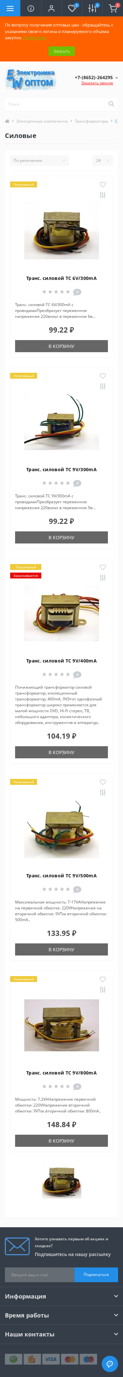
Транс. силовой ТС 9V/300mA (61, 469)
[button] (51, 8)
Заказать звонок (97, 83)
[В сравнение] (103, 195)
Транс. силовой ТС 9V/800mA (61, 1073)
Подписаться (96, 1274)
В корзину (61, 346)
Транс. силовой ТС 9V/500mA (61, 875)
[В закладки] (103, 185)
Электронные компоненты (42, 121)
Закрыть (61, 51)
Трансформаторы (91, 121)
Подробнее (34, 38)
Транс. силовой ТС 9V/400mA (61, 661)
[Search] (111, 104)
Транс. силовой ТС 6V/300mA (61, 278)
